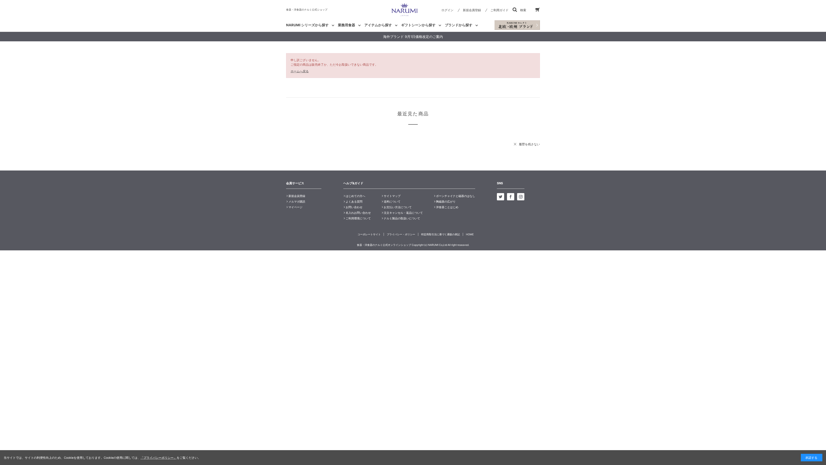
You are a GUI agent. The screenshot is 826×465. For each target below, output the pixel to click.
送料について (392, 201)
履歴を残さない (529, 144)
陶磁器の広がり (446, 201)
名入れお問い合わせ (358, 212)
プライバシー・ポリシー (401, 234)
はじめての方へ (355, 196)
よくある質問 (354, 201)
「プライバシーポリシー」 (158, 457)
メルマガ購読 (296, 201)
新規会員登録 (472, 10)
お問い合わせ (354, 207)
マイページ (295, 207)
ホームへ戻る (300, 71)
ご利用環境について (358, 218)
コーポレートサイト (369, 234)
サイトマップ (392, 196)
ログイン (447, 10)
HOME (470, 234)
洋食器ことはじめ (447, 207)
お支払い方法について (398, 207)
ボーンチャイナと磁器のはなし (455, 196)
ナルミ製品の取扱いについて (402, 218)
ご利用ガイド (499, 10)
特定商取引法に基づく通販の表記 (440, 234)
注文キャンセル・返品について (403, 212)
